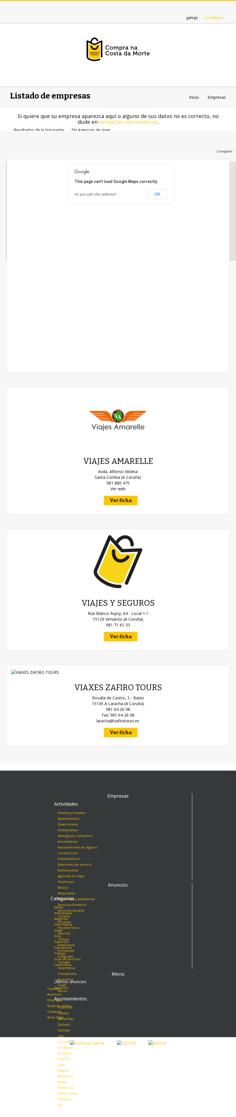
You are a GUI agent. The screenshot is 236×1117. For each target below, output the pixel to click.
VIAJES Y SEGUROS (118, 603)
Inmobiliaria (63, 913)
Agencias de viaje (71, 876)
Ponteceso (66, 1087)
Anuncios (54, 994)
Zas (60, 1105)
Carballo (64, 1024)
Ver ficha (121, 500)
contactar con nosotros (128, 121)
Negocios (61, 919)
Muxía (62, 1082)
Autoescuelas (68, 870)
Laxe (61, 1064)
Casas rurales (68, 824)
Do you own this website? (96, 194)
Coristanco (66, 1047)
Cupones (54, 988)
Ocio (57, 936)
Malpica (63, 1070)
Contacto (54, 1011)
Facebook (123, 6)
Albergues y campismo (75, 836)
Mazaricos (65, 1076)
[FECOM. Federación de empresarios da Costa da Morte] (126, 1042)
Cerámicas (66, 881)
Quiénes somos (59, 1006)
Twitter (112, 6)
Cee (61, 1036)
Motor (59, 907)
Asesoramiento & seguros (77, 847)
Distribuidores (68, 858)
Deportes (61, 941)
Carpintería (62, 964)
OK (157, 194)
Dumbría (64, 1053)
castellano (214, 17)
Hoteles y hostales (71, 813)
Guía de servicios (67, 959)
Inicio (194, 97)
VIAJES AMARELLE (118, 461)
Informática (63, 924)
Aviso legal (55, 1017)
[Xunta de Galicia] (87, 1042)
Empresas (54, 1000)
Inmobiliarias (67, 841)
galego (192, 17)
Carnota (64, 1030)
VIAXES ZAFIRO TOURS (118, 687)
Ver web (118, 488)
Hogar (58, 930)
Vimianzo (65, 1099)
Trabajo (60, 953)
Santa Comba (68, 1093)
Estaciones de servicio (75, 864)
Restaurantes (68, 830)
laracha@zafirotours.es (117, 721)
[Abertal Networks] (157, 1042)
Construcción (68, 853)
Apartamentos (68, 818)
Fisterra (63, 1059)
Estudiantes (63, 947)
